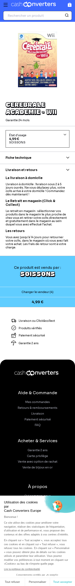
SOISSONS (37, 273)
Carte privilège (37, 456)
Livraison (37, 413)
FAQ (38, 425)
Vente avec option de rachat (37, 461)
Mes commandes (37, 402)
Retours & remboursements (37, 408)
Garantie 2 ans (38, 450)
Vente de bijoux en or (37, 467)
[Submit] (67, 15)
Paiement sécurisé (37, 419)
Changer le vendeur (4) (37, 292)
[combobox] (37, 15)
